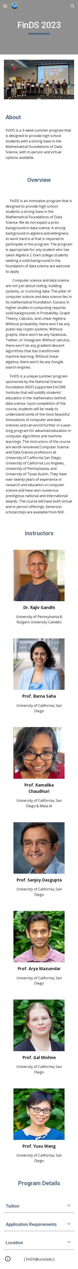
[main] (39, 27)
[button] (5, 6)
